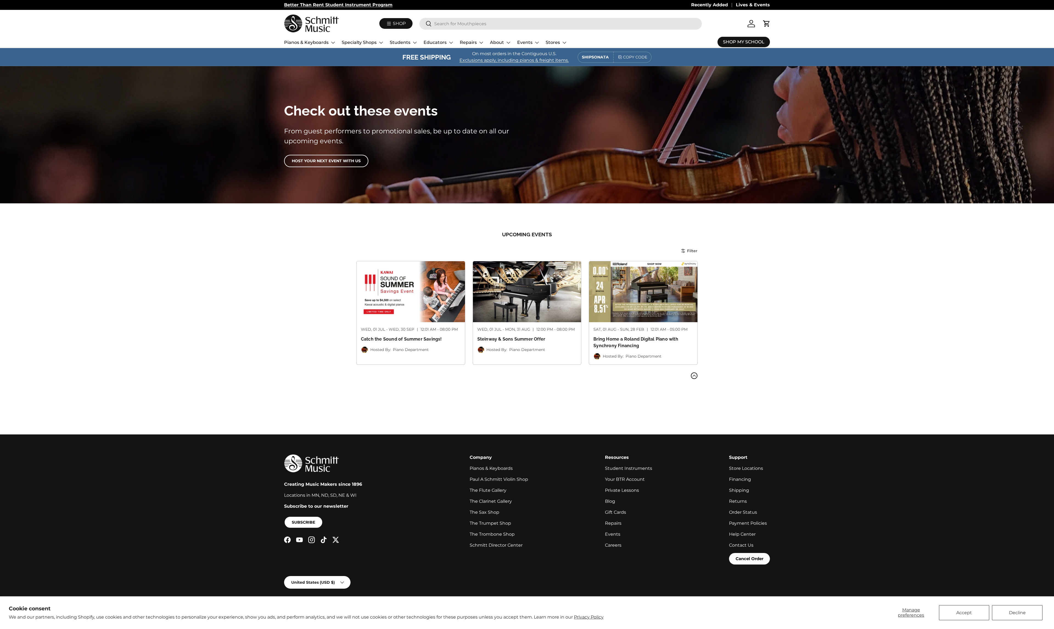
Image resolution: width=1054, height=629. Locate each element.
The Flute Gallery (488, 490)
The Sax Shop (484, 512)
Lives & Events (753, 4)
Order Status (743, 512)
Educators (435, 42)
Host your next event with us (326, 160)
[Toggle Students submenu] (414, 42)
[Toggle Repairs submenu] (481, 42)
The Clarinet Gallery (491, 501)
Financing (740, 479)
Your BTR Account (625, 479)
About (497, 42)
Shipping (739, 490)
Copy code (635, 57)
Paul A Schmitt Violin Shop (499, 479)
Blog (610, 501)
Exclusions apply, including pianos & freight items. (514, 60)
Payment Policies (748, 523)
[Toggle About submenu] (508, 42)
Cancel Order (749, 558)
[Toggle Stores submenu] (564, 42)
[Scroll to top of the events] (694, 375)
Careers (613, 545)
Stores (553, 42)
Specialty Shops (359, 42)
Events (524, 42)
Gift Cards (615, 512)
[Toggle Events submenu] (537, 42)
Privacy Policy (589, 617)
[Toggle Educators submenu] (451, 42)
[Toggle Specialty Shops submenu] (381, 42)
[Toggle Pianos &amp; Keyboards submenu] (333, 42)
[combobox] (560, 24)
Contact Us (741, 545)
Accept (964, 612)
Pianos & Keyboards (306, 42)
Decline (1017, 612)
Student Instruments (628, 468)
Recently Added (709, 4)
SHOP (399, 23)
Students (400, 42)
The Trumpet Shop (490, 523)
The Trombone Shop (492, 534)
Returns (738, 501)
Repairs (468, 42)
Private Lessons (622, 490)
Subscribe (303, 522)
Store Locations (746, 468)
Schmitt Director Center (496, 545)
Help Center (742, 534)
